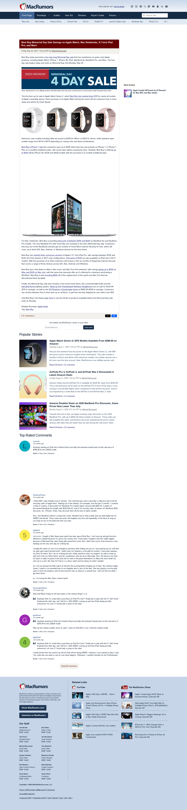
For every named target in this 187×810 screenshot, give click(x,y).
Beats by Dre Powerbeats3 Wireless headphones (71, 286)
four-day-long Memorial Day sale (59, 57)
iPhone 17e (153, 22)
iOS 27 (85, 22)
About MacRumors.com (32, 708)
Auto (61, 798)
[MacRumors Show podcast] (132, 6)
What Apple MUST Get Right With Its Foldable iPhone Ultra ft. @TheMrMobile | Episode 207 (151, 705)
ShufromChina (39, 495)
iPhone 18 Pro (55, 22)
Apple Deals (43, 306)
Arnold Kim (23, 727)
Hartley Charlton (25, 755)
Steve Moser (23, 774)
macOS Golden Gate (117, 22)
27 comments (28, 316)
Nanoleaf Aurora (28, 286)
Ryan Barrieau (46, 764)
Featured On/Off (25, 798)
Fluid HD (55, 798)
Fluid (49, 798)
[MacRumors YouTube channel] (153, 6)
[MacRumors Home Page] (36, 6)
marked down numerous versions (47, 255)
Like (45, 453)
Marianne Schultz (47, 755)
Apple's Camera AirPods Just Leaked (100, 726)
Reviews (82, 15)
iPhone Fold (72, 22)
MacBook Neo (137, 22)
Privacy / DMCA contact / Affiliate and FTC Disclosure (37, 790)
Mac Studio (39, 22)
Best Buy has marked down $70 (83, 96)
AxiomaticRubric (40, 588)
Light (65, 798)
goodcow (37, 615)
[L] (24, 451)
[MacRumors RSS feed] (162, 6)
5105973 (36, 530)
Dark (70, 798)
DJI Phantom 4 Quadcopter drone (63, 289)
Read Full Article (55, 365)
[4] (24, 647)
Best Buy (30, 309)
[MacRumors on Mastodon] (149, 6)
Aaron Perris (45, 774)
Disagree (51, 453)
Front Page (27, 15)
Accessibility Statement (27, 794)
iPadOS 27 (98, 22)
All (166, 22)
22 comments (69, 365)
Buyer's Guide (97, 15)
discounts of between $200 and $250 (74, 241)
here (51, 298)
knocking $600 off (52, 275)
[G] (24, 625)
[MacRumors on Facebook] (140, 6)
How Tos (69, 15)
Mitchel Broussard (59, 51)
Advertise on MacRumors (33, 715)
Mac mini (25, 22)
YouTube (81, 687)
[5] (24, 540)
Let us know (119, 6)
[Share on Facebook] (114, 315)
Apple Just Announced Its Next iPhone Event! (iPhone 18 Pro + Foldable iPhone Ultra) (102, 705)
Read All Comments (69, 666)
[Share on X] (108, 315)
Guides (57, 15)
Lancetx (36, 441)
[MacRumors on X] (145, 6)
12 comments (69, 396)
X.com (26, 732)
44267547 (37, 637)
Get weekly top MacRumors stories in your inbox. (69, 323)
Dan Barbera (23, 764)
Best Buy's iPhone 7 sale (32, 147)
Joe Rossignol (46, 737)
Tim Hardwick (46, 746)
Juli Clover (23, 737)
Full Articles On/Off (39, 798)
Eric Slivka (45, 727)
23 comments (69, 427)
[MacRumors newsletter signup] (166, 6)
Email (21, 732)
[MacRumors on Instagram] (136, 6)
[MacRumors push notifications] (157, 6)
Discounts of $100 (74, 258)
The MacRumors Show (139, 687)
